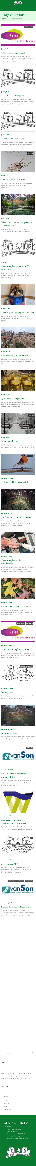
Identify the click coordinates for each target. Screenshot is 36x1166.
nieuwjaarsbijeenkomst (26, 666)
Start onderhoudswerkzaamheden (16, 906)
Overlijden (30, 153)
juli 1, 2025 (4, 1074)
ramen (31, 1095)
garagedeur (22, 1139)
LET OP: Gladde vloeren (12, 95)
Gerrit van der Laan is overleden (16, 606)
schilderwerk (29, 880)
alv (32, 240)
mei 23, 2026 (5, 218)
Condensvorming (28, 69)
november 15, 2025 (7, 688)
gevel (15, 1009)
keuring (27, 966)
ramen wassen (20, 623)
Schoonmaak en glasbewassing (15, 649)
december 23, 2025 (7, 478)
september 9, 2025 (6, 860)
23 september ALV (9, 863)
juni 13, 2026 (5, 135)
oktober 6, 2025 (6, 816)
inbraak (24, 923)
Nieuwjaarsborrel (9, 692)
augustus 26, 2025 (6, 903)
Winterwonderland (10, 441)
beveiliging (17, 923)
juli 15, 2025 (4, 989)
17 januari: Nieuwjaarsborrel (14, 398)
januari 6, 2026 (5, 394)
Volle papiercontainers (11, 1078)
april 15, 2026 (5, 262)
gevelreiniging (12, 880)
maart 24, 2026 (5, 351)
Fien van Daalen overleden (13, 179)
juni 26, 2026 (5, 92)
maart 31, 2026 (5, 308)
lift (32, 966)
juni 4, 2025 (4, 1117)
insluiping (30, 923)
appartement (29, 794)
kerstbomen (30, 707)
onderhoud (30, 112)
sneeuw (31, 415)
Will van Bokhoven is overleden (15, 482)
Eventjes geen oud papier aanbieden (17, 312)
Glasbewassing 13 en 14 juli (13, 52)
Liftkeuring (6, 992)
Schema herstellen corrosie (13, 138)
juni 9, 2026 (4, 175)
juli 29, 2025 (5, 946)
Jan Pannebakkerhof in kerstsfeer (16, 517)
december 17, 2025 (6, 513)
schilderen (30, 534)
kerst (31, 491)
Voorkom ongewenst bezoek (13, 949)
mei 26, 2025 (5, 1161)
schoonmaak (29, 623)
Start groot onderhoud (11, 1035)
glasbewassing (29, 26)
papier (31, 1052)
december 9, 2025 (6, 556)
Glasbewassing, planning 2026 (14, 355)
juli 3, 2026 (4, 49)
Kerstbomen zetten (9, 733)
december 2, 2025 (6, 602)
